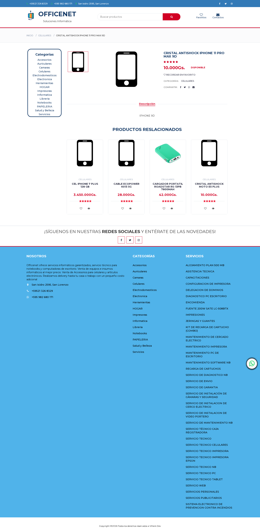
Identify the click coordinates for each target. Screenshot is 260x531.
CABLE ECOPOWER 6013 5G (126, 185)
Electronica (44, 79)
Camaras (44, 67)
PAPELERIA (44, 106)
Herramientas (44, 83)
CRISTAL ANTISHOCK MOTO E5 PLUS (209, 185)
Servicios (44, 114)
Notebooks (44, 102)
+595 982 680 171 (63, 3)
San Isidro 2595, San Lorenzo (93, 3)
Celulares (44, 35)
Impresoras (44, 91)
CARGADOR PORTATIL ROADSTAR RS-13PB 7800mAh (168, 186)
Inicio (30, 35)
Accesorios (44, 59)
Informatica (44, 94)
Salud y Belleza (44, 110)
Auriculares (44, 63)
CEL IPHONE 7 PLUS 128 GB (85, 185)
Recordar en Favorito (180, 74)
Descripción (147, 103)
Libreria (45, 98)
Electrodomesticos (45, 75)
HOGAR (45, 87)
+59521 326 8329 (38, 3)
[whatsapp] (252, 363)
